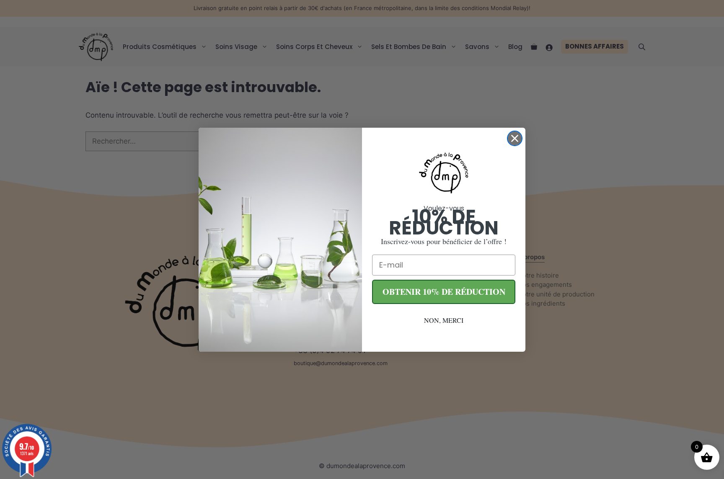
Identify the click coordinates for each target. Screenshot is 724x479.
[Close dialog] (514, 138)
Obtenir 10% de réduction (444, 292)
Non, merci (443, 320)
